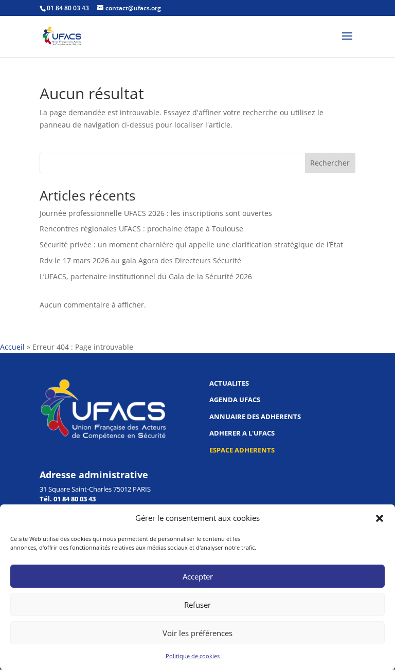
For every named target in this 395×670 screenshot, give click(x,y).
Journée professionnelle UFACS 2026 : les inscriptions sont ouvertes (156, 213)
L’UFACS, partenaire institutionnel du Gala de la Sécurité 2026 (146, 276)
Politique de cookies (193, 656)
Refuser (197, 605)
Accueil (12, 347)
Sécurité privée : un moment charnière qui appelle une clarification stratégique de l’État (191, 244)
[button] (379, 518)
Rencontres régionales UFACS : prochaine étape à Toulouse (141, 228)
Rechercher (330, 163)
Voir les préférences (197, 633)
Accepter (198, 576)
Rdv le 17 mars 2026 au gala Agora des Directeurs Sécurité (140, 260)
